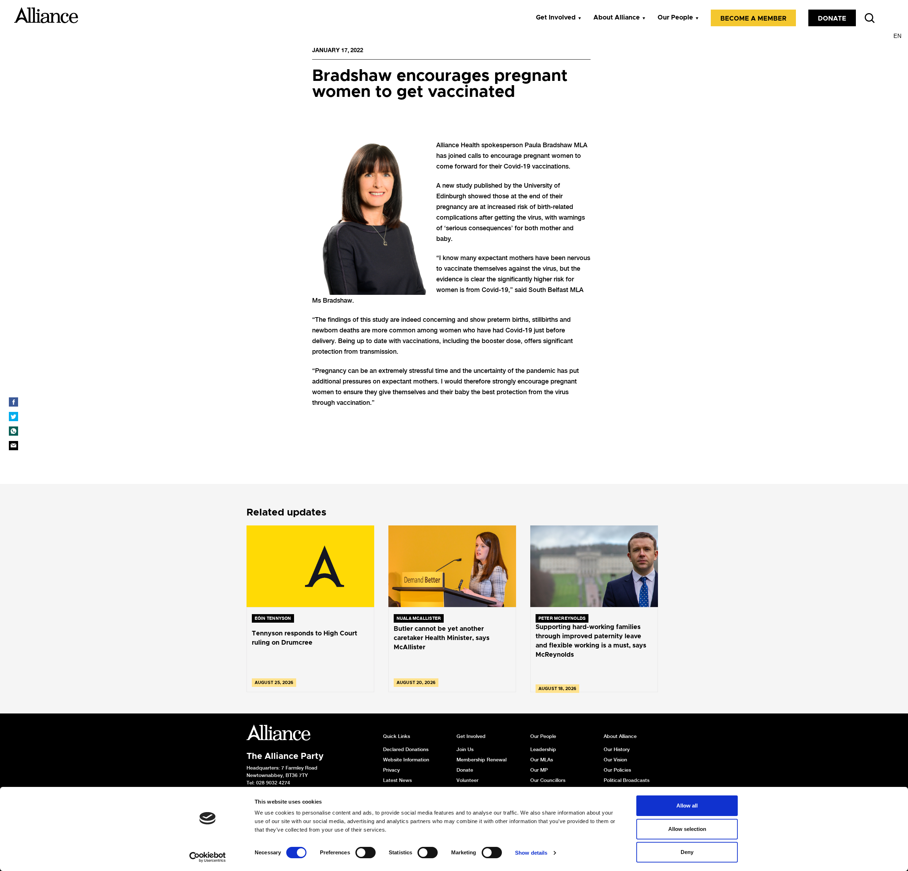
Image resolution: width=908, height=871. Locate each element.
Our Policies (617, 770)
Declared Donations (405, 749)
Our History (617, 749)
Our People (675, 18)
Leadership (543, 749)
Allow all (687, 806)
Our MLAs (541, 759)
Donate (832, 19)
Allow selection (687, 829)
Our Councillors (547, 780)
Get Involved (556, 18)
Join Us (465, 749)
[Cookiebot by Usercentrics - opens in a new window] (208, 857)
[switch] (365, 852)
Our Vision (615, 759)
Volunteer (467, 780)
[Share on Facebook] (13, 402)
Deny (687, 852)
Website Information (406, 759)
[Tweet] (13, 416)
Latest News (397, 780)
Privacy (391, 770)
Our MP (539, 770)
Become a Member (753, 19)
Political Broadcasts (626, 780)
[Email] (13, 445)
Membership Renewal (481, 759)
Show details (531, 853)
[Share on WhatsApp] (13, 431)
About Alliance (616, 18)
